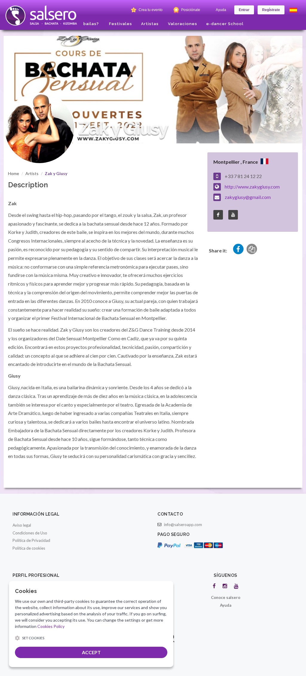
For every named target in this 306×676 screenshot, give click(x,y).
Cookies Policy (51, 626)
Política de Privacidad (31, 540)
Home (13, 173)
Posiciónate (190, 10)
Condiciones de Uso (30, 533)
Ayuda (221, 10)
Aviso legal (22, 525)
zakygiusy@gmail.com (248, 197)
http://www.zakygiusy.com (252, 186)
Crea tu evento (150, 10)
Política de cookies (29, 548)
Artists (32, 173)
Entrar (244, 10)
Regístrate (271, 10)
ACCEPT (91, 652)
